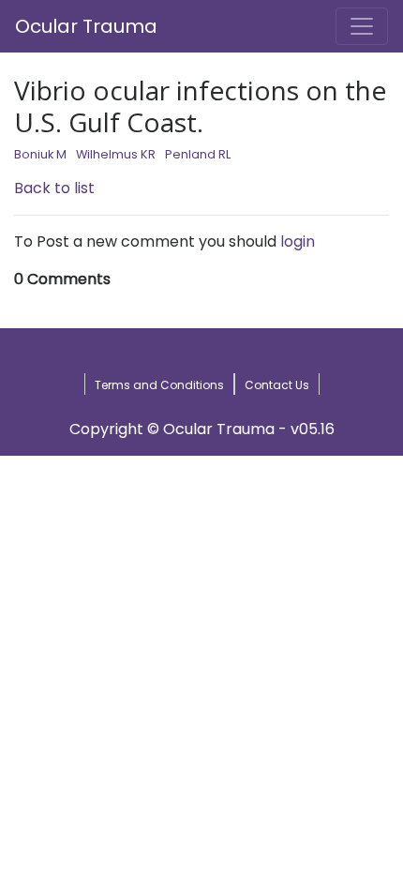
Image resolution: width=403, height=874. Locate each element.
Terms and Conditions (159, 385)
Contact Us (277, 385)
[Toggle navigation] (362, 26)
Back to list (54, 188)
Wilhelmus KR (116, 154)
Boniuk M (40, 154)
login (297, 241)
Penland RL (198, 154)
